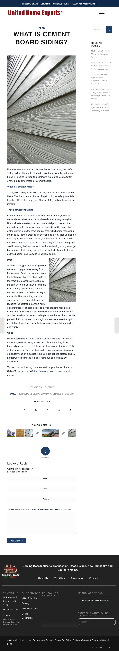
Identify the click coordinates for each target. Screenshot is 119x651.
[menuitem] (30, 4)
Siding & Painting (29, 597)
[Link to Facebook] (92, 647)
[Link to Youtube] (101, 647)
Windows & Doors (30, 608)
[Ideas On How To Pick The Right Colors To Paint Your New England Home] (2, 325)
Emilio (51, 387)
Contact (93, 578)
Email (45, 488)
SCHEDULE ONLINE (60, 4)
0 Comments (35, 387)
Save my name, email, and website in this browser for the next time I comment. (41, 509)
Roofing (25, 603)
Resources (77, 578)
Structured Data (10, 624)
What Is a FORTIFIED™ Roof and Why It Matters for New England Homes (101, 65)
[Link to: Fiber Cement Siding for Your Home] (46, 433)
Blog (42, 28)
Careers (6, 615)
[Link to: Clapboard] (37, 433)
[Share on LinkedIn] (59, 410)
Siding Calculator (40, 371)
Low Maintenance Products (57, 393)
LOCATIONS (45, 4)
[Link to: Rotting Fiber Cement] (72, 433)
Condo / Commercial (27, 615)
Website (46, 499)
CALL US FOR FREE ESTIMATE (83, 4)
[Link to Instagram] (96, 647)
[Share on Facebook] (13, 410)
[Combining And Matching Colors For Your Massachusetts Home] (117, 325)
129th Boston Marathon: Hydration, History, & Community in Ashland (101, 107)
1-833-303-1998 (10, 609)
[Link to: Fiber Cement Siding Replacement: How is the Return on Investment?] (63, 433)
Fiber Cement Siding (28, 393)
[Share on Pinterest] (47, 410)
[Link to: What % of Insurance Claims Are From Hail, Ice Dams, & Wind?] (54, 433)
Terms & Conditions (12, 621)
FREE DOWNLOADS (30, 4)
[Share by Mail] (70, 410)
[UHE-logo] (35, 13)
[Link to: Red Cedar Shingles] (20, 433)
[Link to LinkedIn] (109, 647)
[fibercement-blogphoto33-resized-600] (41, 109)
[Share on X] (24, 410)
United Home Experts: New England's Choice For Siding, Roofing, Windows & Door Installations (64, 640)
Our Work (59, 578)
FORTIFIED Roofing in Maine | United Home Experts (100, 53)
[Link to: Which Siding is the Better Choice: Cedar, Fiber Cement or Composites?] (11, 433)
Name (45, 478)
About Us (42, 578)
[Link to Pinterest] (105, 647)
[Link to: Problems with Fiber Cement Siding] (29, 433)
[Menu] (100, 13)
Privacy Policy (9, 619)
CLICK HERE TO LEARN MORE (96, 600)
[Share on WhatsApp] (36, 410)
